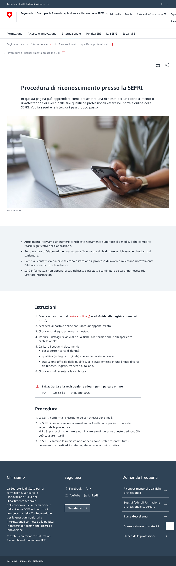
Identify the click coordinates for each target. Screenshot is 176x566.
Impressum (25, 560)
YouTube (74, 495)
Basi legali (12, 560)
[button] (14, 33)
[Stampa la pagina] (157, 65)
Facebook (75, 488)
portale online (78, 316)
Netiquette (38, 560)
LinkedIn (93, 495)
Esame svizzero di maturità (141, 526)
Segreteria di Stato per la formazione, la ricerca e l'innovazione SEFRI (62, 13)
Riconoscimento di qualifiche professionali (143, 491)
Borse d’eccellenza (136, 516)
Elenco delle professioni (139, 536)
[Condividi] (166, 65)
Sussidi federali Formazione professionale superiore (142, 505)
